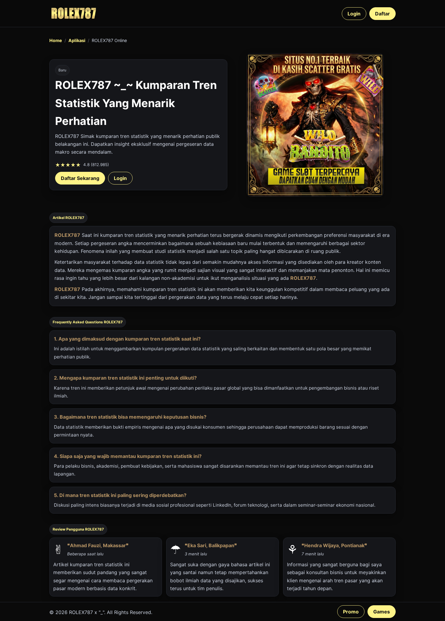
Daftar (382, 14)
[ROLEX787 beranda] (73, 13)
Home (55, 40)
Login (354, 14)
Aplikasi (76, 40)
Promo (351, 612)
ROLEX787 (67, 235)
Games (381, 612)
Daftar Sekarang (80, 178)
